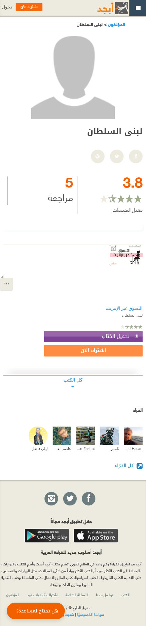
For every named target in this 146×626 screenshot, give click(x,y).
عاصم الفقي (62, 448)
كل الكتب (73, 379)
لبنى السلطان (132, 315)
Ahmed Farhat (85, 448)
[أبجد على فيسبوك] (88, 499)
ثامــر (115, 448)
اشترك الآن (93, 350)
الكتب (125, 594)
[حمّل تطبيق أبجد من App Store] (95, 535)
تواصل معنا (104, 594)
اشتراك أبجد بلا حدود (42, 594)
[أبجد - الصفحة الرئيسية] (104, 8)
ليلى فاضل (40, 448)
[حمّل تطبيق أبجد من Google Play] (46, 535)
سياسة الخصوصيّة (90, 614)
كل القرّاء (125, 465)
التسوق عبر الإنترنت (124, 308)
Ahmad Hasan (133, 448)
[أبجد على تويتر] (69, 499)
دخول (7, 7)
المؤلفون (116, 24)
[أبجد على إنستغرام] (51, 499)
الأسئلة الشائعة (77, 594)
